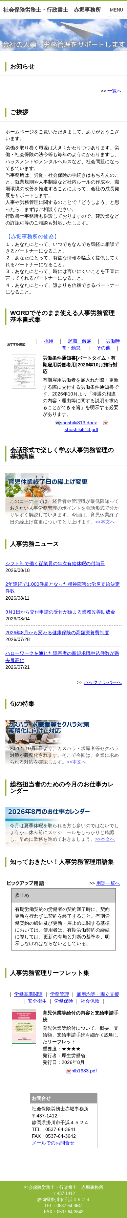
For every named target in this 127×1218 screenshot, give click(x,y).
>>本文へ (105, 522)
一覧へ (114, 90)
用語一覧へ (108, 883)
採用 (49, 341)
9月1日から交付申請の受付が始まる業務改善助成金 (60, 612)
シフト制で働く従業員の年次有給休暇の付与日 (55, 563)
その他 (103, 347)
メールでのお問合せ (53, 1143)
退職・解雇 (79, 341)
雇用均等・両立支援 (98, 994)
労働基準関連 (28, 994)
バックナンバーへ (103, 682)
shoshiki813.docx (78, 422)
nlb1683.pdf (84, 1070)
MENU (116, 10)
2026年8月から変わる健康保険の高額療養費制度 (57, 632)
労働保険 (63, 1001)
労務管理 (59, 994)
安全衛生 (37, 1001)
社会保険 (90, 1001)
